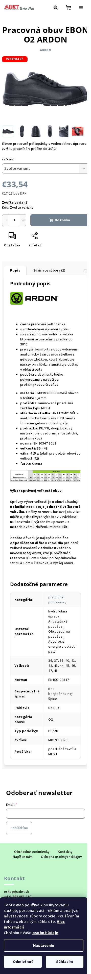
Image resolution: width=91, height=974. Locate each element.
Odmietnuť (23, 961)
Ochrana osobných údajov (61, 856)
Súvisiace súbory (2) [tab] (49, 270)
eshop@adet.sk (16, 891)
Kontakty (65, 851)
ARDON (45, 50)
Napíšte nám (23, 856)
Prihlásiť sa (19, 827)
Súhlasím (64, 961)
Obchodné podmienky (32, 851)
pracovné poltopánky (57, 600)
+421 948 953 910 (17, 896)
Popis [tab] (15, 270)
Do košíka (62, 220)
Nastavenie (43, 945)
